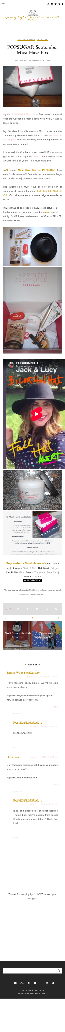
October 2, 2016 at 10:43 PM (44, 804)
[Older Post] (59, 618)
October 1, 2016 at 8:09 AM (44, 757)
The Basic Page (38, 993)
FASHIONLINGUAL (26, 723)
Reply (55, 706)
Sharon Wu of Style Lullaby (23, 673)
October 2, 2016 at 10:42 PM (44, 726)
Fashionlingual (37, 990)
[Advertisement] (33, 925)
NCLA (38, 576)
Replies (18, 713)
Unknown (13, 758)
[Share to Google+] (56, 609)
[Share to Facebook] (27, 609)
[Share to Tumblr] (47, 609)
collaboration (26, 39)
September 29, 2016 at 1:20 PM (42, 676)
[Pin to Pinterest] (18, 609)
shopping (42, 39)
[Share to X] (37, 609)
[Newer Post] (6, 618)
